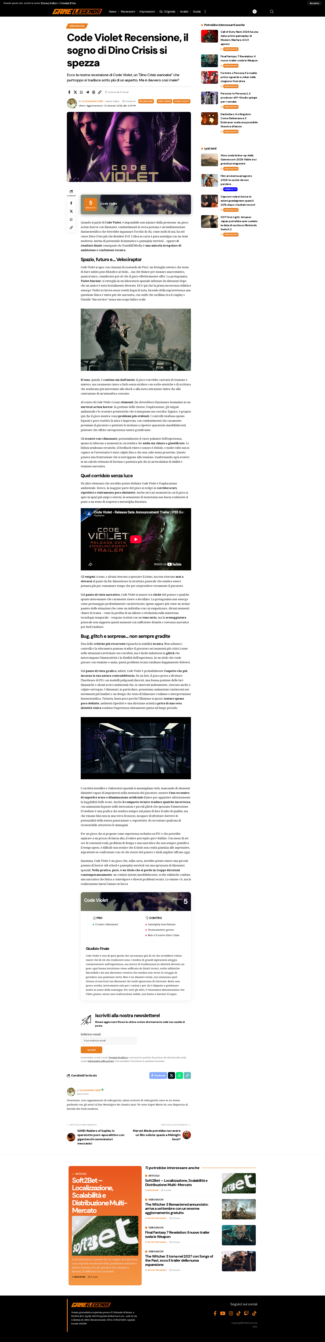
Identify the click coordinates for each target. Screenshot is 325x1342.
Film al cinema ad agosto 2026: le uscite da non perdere (236, 180)
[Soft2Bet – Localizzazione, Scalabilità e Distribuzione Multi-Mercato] (105, 1236)
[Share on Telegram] (87, 92)
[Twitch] (246, 1313)
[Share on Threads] (93, 92)
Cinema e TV (230, 189)
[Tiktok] (254, 1313)
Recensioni (146, 101)
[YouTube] (222, 1313)
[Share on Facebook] (69, 92)
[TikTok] (239, 1313)
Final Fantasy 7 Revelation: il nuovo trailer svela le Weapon (177, 1234)
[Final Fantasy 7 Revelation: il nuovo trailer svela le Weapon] (209, 60)
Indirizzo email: (91, 1034)
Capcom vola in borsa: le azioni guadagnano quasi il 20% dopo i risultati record (238, 201)
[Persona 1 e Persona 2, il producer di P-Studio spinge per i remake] (209, 98)
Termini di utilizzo (118, 1057)
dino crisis (164, 101)
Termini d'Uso (68, 3)
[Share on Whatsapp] (81, 92)
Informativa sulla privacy (101, 1061)
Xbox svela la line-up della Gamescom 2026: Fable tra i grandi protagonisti (238, 159)
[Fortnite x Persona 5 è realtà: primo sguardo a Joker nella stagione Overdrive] (209, 77)
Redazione (79, 1277)
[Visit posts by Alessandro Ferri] (71, 1092)
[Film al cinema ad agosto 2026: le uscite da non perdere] (209, 180)
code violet (181, 101)
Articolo (80, 1174)
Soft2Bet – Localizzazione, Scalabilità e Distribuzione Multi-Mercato (99, 1195)
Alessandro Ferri (92, 101)
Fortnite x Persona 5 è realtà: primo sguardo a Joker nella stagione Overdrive (239, 77)
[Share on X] (75, 92)
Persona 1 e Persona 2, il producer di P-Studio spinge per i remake (239, 97)
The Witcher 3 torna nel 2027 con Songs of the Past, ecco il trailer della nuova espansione (179, 1260)
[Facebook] (215, 1313)
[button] (314, 3)
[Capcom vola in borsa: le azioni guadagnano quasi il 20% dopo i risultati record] (209, 201)
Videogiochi (77, 26)
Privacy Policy (49, 3)
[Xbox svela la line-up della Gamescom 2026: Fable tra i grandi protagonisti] (209, 159)
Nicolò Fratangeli (157, 1218)
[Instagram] (231, 1313)
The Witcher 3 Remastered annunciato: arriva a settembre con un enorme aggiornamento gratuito (176, 1208)
